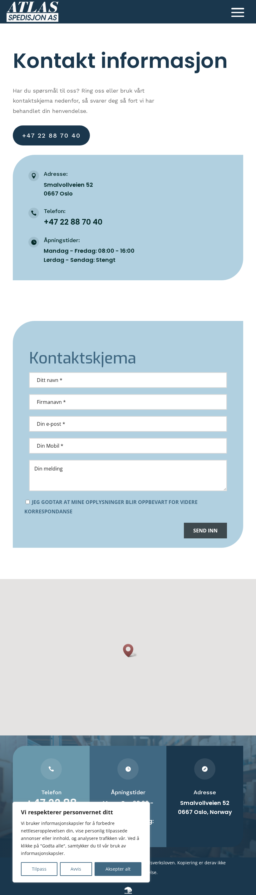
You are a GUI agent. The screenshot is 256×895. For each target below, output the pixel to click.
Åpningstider (128, 792)
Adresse (205, 792)
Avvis (76, 869)
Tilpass (39, 869)
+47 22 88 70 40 (51, 135)
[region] (81, 842)
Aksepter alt (118, 869)
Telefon (51, 792)
